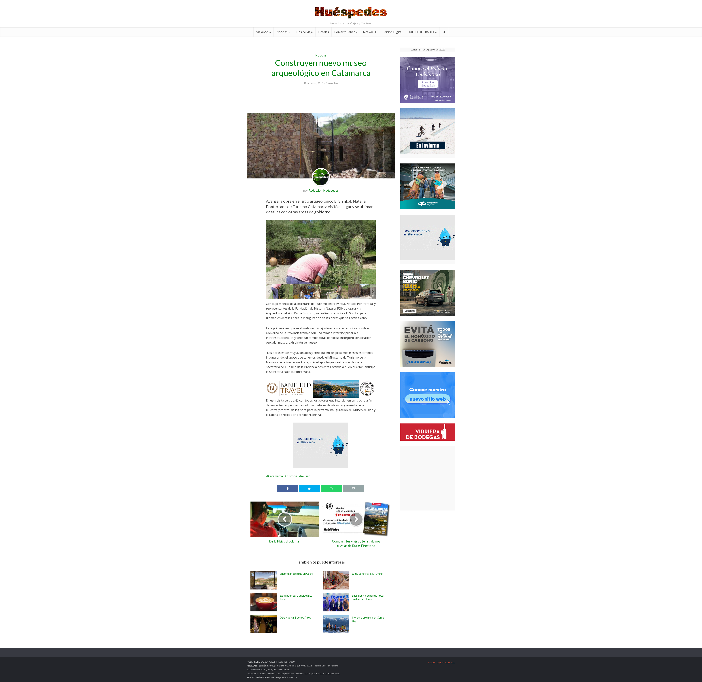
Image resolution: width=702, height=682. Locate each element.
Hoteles (323, 32)
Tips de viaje (304, 32)
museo (305, 476)
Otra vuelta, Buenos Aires (295, 617)
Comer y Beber (344, 32)
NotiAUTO (370, 32)
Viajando (262, 32)
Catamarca (275, 476)
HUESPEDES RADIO (421, 32)
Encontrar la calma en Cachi (296, 573)
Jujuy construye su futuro (367, 573)
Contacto (450, 662)
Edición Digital (392, 32)
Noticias (282, 32)
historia (292, 476)
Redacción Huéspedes (324, 191)
